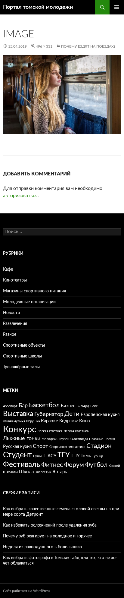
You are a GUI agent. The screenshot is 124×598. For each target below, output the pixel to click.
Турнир (97, 456)
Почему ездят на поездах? (88, 46)
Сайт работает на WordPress (26, 591)
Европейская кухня (100, 414)
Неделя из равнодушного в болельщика (42, 547)
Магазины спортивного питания (34, 291)
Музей (64, 439)
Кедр (64, 421)
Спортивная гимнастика (67, 446)
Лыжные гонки (21, 438)
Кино (84, 421)
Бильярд (82, 406)
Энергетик (43, 472)
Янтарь (59, 472)
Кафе (8, 269)
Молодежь (50, 439)
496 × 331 (44, 46)
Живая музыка (14, 421)
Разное (9, 334)
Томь (86, 456)
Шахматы (10, 472)
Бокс (94, 406)
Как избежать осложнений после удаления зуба (50, 525)
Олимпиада (79, 439)
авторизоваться (20, 195)
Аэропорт (10, 406)
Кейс (74, 421)
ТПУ (75, 456)
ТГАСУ (49, 456)
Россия (109, 439)
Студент (17, 455)
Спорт (40, 446)
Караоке (49, 421)
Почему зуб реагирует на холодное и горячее (47, 536)
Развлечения (15, 324)
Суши (37, 456)
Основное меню (117, 7)
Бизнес (68, 406)
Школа (26, 472)
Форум (74, 465)
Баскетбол (44, 405)
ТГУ (63, 455)
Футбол (96, 465)
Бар (23, 405)
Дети (71, 414)
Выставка (18, 413)
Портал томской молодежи (38, 7)
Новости (11, 313)
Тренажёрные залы (21, 367)
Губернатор (48, 414)
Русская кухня (17, 446)
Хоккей (114, 465)
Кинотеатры (15, 280)
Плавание (96, 439)
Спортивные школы (22, 356)
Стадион (99, 446)
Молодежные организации (29, 302)
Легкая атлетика (49, 431)
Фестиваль (21, 464)
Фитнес (52, 465)
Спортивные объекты (24, 345)
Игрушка (33, 421)
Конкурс (19, 429)
